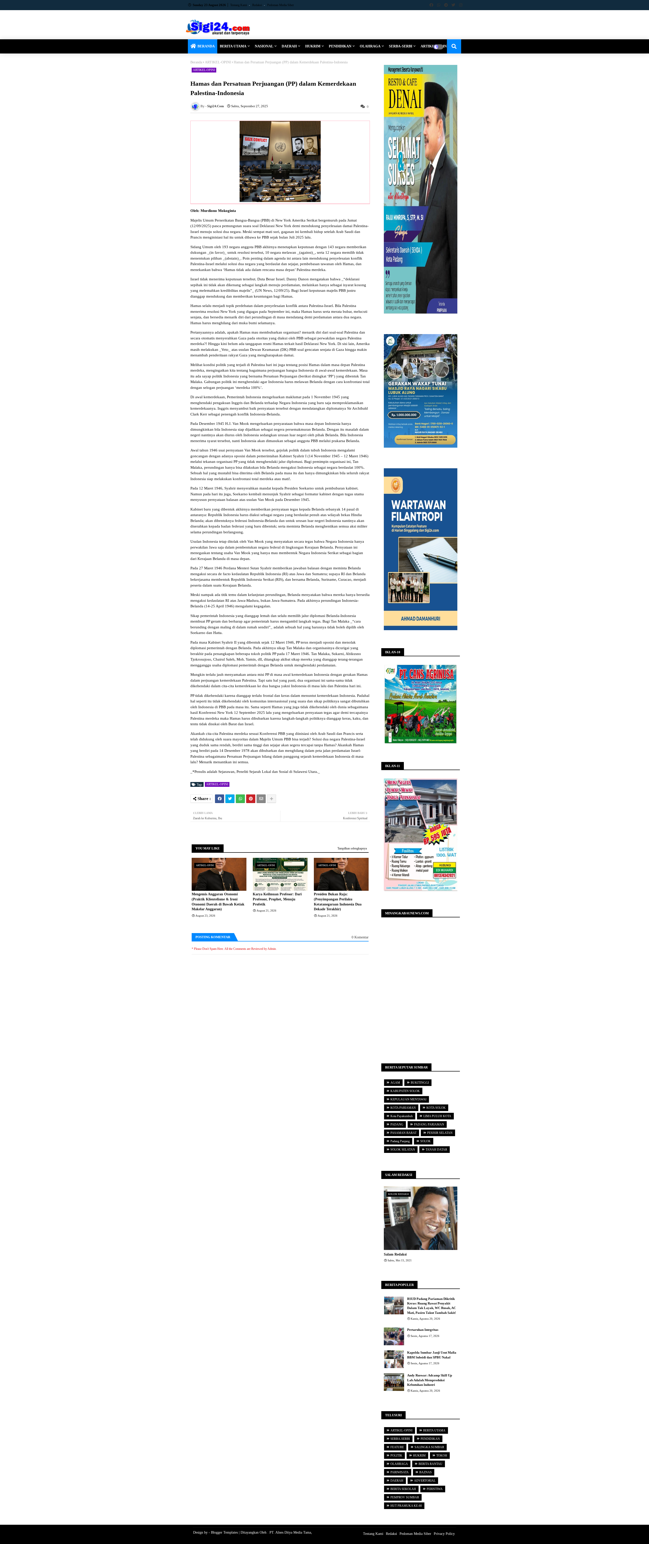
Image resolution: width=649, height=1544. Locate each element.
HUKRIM (312, 46)
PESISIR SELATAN (440, 1133)
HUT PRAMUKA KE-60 (406, 1505)
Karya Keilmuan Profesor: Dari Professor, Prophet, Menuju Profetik (277, 899)
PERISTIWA (435, 1489)
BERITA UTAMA (233, 46)
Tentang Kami (239, 5)
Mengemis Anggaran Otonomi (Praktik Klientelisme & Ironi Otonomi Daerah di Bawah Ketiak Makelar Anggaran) (218, 901)
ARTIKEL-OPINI (218, 62)
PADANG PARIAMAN (429, 1124)
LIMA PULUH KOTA (437, 1116)
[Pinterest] (250, 798)
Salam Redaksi (395, 1254)
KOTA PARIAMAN (403, 1108)
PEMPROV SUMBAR (404, 1497)
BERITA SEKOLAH (403, 1489)
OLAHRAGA (370, 46)
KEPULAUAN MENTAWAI (408, 1099)
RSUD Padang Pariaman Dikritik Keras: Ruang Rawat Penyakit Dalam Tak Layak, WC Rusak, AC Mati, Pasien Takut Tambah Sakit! (431, 1306)
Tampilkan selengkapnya (352, 848)
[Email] (261, 798)
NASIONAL (264, 46)
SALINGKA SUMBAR (429, 1447)
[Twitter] (230, 798)
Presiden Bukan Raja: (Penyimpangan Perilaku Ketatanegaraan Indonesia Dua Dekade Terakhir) (338, 901)
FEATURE (397, 1447)
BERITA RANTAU (430, 1464)
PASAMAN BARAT (403, 1133)
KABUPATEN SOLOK (405, 1091)
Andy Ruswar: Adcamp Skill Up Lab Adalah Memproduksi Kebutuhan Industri (429, 1379)
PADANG (396, 1124)
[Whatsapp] (240, 798)
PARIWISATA (399, 1472)
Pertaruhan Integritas (422, 1330)
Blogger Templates (224, 1532)
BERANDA (206, 46)
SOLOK (425, 1141)
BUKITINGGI (420, 1082)
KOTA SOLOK (436, 1108)
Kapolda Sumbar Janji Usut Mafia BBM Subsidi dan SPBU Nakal (431, 1355)
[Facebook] (219, 798)
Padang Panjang (400, 1141)
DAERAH (289, 46)
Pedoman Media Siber (280, 5)
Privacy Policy (444, 1534)
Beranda (196, 62)
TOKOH (441, 1455)
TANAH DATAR (436, 1149)
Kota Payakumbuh (401, 1116)
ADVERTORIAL (425, 1480)
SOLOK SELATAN (402, 1149)
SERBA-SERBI (400, 46)
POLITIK (396, 1455)
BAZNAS (425, 1472)
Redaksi (257, 5)
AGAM (395, 1082)
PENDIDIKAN (340, 46)
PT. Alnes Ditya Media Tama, (290, 1532)
